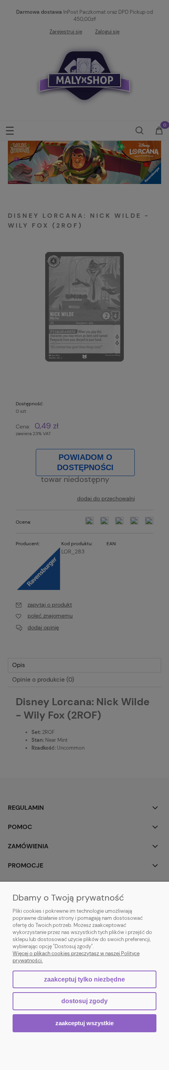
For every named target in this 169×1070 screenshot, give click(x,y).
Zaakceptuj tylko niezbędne (84, 979)
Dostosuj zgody (84, 1001)
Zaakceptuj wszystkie (84, 1023)
